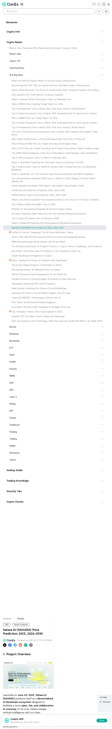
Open (102, 721)
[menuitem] (54, 48)
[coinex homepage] (11, 4)
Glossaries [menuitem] (12, 22)
